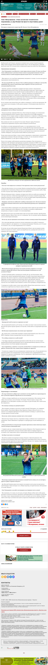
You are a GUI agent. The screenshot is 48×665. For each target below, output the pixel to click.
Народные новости (10, 11)
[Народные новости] (44, 1)
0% (2, 531)
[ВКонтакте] (2, 504)
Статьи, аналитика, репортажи (13, 16)
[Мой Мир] (5, 504)
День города (9, 13)
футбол (34, 507)
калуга (38, 507)
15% (9, 531)
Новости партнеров (34, 641)
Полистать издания (5, 601)
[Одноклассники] (3, 504)
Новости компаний (6, 563)
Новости (3, 11)
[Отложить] (10, 59)
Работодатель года (41, 13)
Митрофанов (44, 507)
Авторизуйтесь (24, 550)
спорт (31, 507)
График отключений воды (24, 13)
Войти (46, 1)
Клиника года (33, 13)
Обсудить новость (24, 535)
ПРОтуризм (15, 13)
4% (4, 531)
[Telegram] (7, 504)
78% (30, 531)
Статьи (16, 11)
